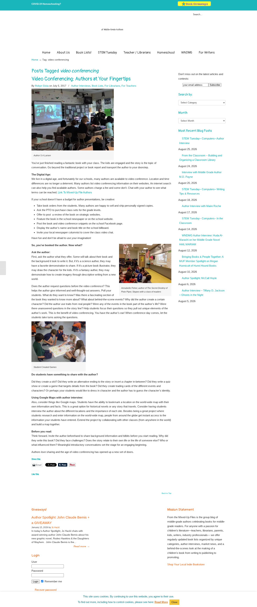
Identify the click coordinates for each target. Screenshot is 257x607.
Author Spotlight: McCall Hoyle (199, 278)
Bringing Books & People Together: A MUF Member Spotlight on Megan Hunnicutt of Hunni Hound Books (201, 261)
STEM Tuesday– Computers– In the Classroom (201, 220)
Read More (161, 602)
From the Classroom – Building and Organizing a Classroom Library (200, 157)
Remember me (53, 581)
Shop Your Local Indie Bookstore (186, 564)
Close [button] (174, 602)
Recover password (45, 589)
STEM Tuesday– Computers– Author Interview (201, 140)
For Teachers (129, 85)
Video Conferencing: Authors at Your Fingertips (81, 79)
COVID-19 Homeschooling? (46, 4)
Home (34, 59)
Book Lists (97, 85)
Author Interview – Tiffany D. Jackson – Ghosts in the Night (201, 293)
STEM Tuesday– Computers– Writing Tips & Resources (201, 191)
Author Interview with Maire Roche (201, 205)
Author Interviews (80, 85)
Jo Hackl (55, 527)
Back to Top (166, 493)
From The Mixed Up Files (128, 31)
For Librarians (112, 85)
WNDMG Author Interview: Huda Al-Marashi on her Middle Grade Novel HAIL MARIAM (201, 240)
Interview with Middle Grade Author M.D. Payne (200, 174)
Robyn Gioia (42, 85)
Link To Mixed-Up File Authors (74, 192)
